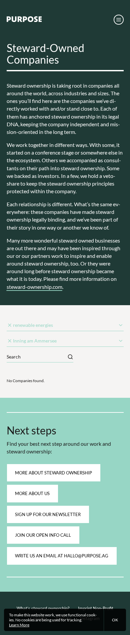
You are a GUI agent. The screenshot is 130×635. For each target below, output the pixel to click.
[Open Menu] (118, 19)
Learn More (19, 624)
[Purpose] (24, 20)
